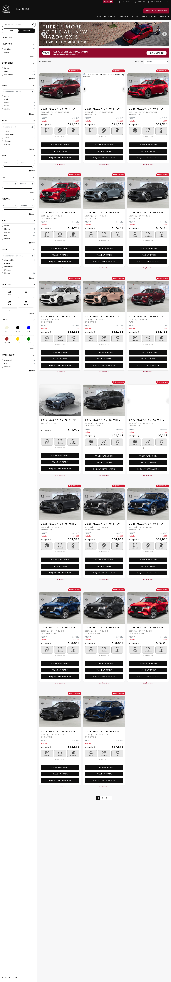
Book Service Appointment (156, 11)
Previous (43, 34)
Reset (33, 56)
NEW (99, 17)
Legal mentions (60, 164)
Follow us (126, 2)
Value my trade (60, 151)
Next (164, 34)
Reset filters (8, 37)
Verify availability (60, 145)
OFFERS (134, 17)
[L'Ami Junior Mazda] (16, 8)
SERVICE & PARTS (149, 17)
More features (60, 136)
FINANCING (123, 17)
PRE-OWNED (109, 17)
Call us (140, 2)
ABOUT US (164, 17)
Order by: (139, 61)
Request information (60, 158)
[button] (40, 89)
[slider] (3, 166)
